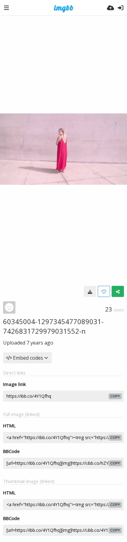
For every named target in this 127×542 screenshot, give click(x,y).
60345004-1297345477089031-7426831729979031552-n (53, 326)
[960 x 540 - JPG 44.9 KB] (90, 291)
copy (115, 396)
